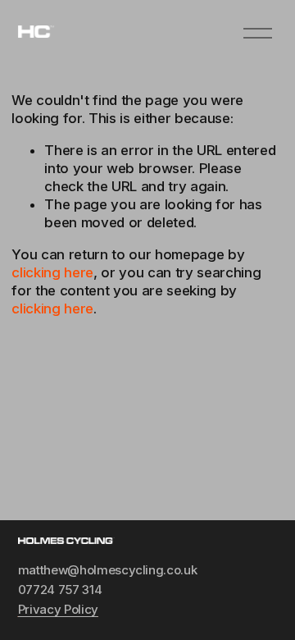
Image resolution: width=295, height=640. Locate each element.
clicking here (52, 272)
